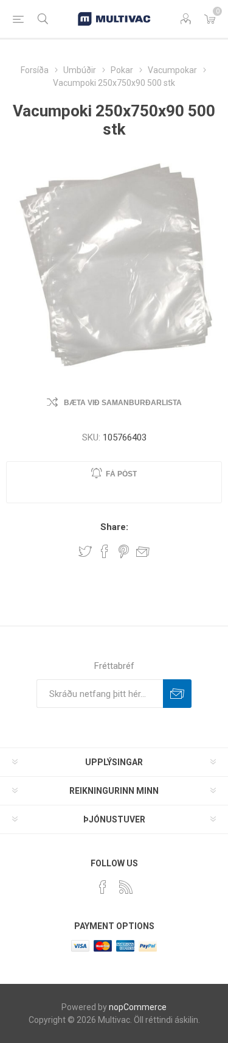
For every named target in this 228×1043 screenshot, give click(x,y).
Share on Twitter (85, 551)
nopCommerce (138, 1007)
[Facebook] (102, 887)
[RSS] (126, 887)
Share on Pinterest (123, 551)
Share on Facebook (104, 551)
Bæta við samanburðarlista (123, 402)
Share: (114, 527)
